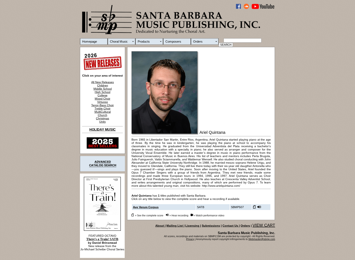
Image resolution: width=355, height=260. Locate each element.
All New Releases (102, 82)
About (160, 225)
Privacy (190, 239)
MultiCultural (103, 111)
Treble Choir (103, 108)
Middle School (102, 88)
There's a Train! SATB (102, 239)
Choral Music (119, 41)
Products (144, 41)
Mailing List (175, 225)
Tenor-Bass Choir (102, 105)
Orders (198, 41)
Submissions (211, 225)
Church (102, 115)
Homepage (89, 41)
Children (102, 85)
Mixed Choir (102, 98)
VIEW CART (263, 225)
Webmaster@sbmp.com (261, 239)
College (102, 95)
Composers (173, 41)
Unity (102, 121)
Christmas (102, 118)
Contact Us (230, 225)
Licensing (192, 225)
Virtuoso (102, 102)
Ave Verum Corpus (146, 207)
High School (102, 92)
